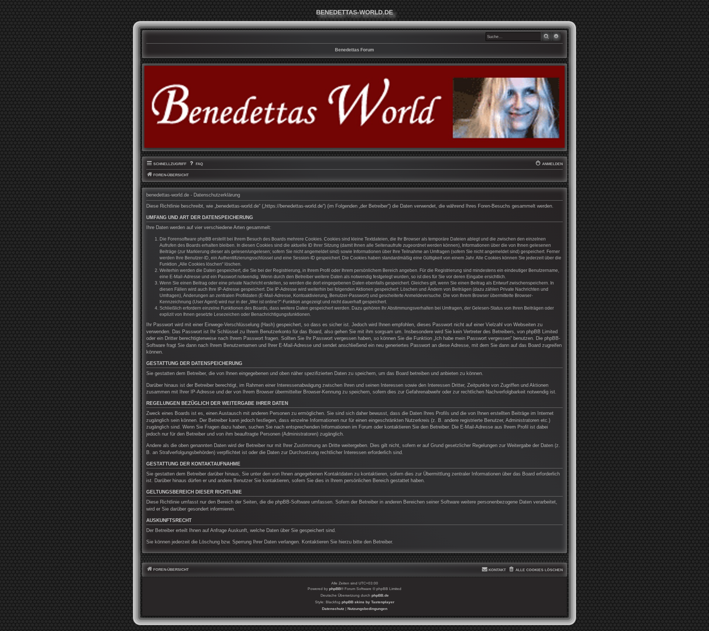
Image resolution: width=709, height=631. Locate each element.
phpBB (335, 589)
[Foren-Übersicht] (354, 107)
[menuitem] (195, 164)
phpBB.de (380, 595)
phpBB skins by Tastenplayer (368, 602)
